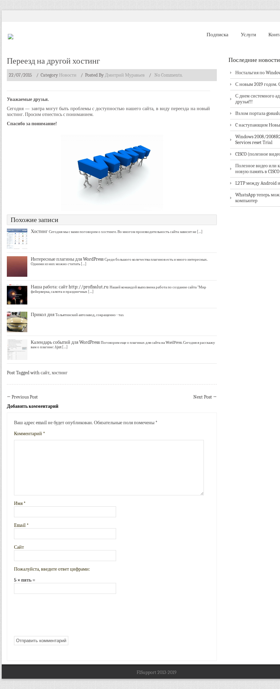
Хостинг (39, 231)
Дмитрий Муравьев (125, 75)
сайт (45, 373)
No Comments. (168, 75)
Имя (20, 503)
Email (21, 525)
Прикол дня (42, 314)
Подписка (217, 34)
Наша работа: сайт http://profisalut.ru (70, 287)
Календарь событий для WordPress (65, 342)
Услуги (248, 34)
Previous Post (22, 397)
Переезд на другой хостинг (53, 61)
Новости (67, 75)
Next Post (205, 397)
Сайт (19, 547)
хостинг (60, 373)
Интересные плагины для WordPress (67, 259)
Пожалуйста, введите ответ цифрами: (52, 569)
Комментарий (29, 434)
